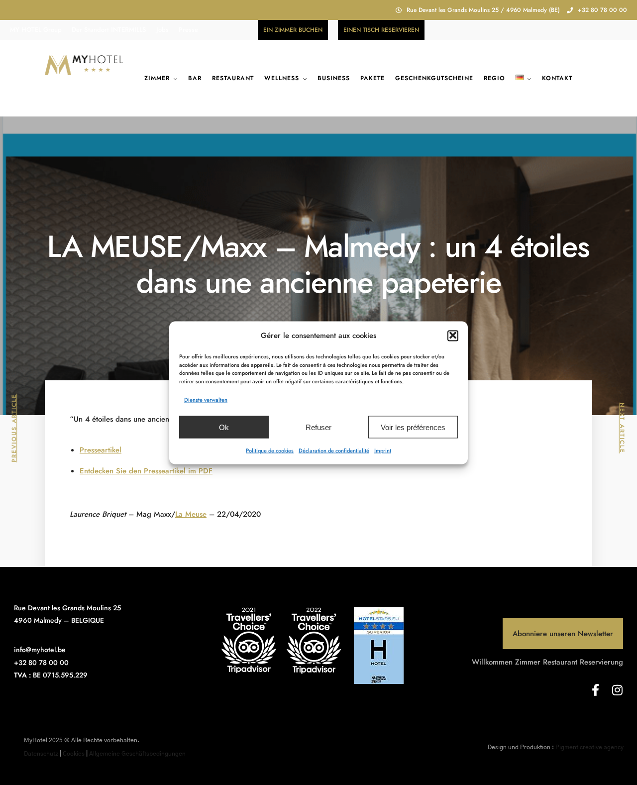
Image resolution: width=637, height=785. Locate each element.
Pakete (372, 78)
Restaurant (233, 78)
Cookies (74, 754)
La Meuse (191, 514)
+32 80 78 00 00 (602, 9)
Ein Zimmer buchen (292, 29)
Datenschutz (41, 754)
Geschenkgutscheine (434, 78)
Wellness (281, 78)
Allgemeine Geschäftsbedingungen (137, 754)
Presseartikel (100, 450)
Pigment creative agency (589, 747)
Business (334, 78)
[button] (453, 335)
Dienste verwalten (205, 399)
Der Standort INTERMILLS (109, 29)
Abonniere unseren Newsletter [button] (563, 633)
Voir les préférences (413, 427)
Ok (224, 427)
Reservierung (601, 662)
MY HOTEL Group (36, 29)
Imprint (382, 450)
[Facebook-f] (595, 690)
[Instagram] (617, 690)
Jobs (162, 29)
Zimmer (157, 78)
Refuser (318, 427)
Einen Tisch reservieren (381, 29)
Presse (188, 29)
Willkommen (492, 662)
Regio (494, 78)
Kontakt (557, 78)
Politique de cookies (270, 450)
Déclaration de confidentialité (334, 450)
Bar (195, 78)
